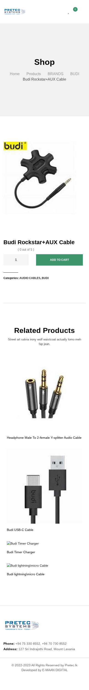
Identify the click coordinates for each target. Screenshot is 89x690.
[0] (73, 11)
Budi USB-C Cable (20, 530)
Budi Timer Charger (21, 552)
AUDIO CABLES (29, 278)
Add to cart (59, 259)
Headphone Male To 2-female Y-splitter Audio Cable (44, 437)
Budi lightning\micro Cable (25, 574)
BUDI (45, 278)
